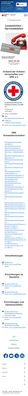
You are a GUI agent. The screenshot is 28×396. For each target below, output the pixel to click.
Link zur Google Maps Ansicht (17, 125)
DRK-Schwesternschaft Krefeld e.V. (15, 203)
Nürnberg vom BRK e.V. (11, 228)
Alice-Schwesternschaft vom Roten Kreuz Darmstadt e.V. (13, 147)
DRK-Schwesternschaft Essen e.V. (14, 187)
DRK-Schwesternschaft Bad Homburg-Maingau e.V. (13, 172)
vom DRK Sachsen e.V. (11, 243)
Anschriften (5, 391)
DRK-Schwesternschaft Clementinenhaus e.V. (11, 180)
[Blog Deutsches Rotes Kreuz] (22, 356)
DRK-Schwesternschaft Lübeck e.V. (15, 205)
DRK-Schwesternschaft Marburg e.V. (15, 207)
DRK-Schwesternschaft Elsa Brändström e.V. (13, 184)
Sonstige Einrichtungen (11, 284)
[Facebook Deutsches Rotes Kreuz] (6, 356)
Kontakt (10, 391)
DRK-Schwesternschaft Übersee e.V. (15, 224)
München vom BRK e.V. (11, 226)
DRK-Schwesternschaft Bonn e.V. (14, 177)
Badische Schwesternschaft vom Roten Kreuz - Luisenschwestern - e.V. (14, 152)
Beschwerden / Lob (17, 391)
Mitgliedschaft (8, 262)
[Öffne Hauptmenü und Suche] (25, 15)
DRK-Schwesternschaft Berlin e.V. (14, 175)
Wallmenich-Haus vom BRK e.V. (14, 238)
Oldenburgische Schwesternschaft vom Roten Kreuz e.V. (14, 231)
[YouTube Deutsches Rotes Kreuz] (11, 356)
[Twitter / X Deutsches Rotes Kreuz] (16, 356)
